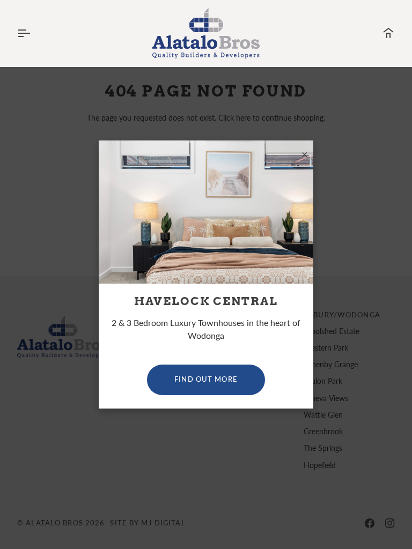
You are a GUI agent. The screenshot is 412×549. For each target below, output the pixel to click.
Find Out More (206, 379)
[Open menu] (33, 33)
